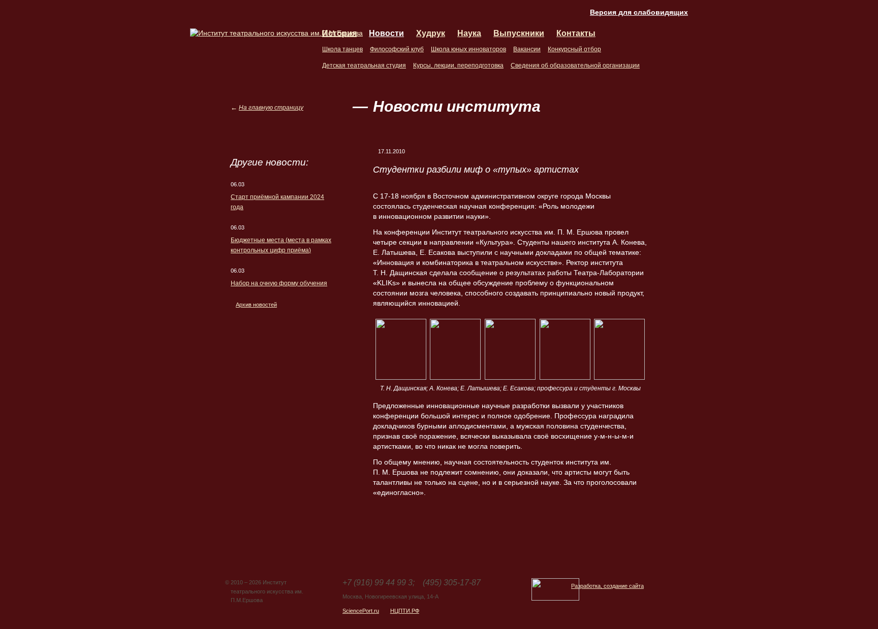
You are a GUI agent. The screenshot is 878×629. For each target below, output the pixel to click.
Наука (469, 33)
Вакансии (527, 49)
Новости (386, 33)
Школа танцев (342, 49)
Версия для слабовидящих (639, 12)
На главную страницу (271, 108)
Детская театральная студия (364, 65)
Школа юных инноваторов (468, 49)
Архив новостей (256, 305)
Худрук (430, 33)
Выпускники (518, 33)
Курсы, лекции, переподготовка (458, 65)
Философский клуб (397, 49)
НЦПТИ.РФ (404, 611)
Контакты (575, 33)
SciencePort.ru (360, 611)
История (339, 33)
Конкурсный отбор (574, 49)
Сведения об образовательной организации (575, 65)
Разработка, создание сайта (607, 586)
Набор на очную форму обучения (279, 283)
